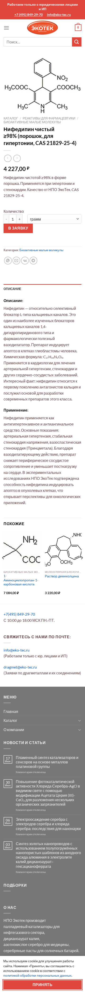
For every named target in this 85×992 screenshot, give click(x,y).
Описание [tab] (12, 289)
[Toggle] (79, 720)
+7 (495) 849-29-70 (28, 15)
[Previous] (3, 567)
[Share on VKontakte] (25, 260)
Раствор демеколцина (62, 576)
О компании (14, 729)
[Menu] (6, 28)
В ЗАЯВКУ (18, 228)
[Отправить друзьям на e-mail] (16, 260)
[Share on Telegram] (33, 260)
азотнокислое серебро (23, 944)
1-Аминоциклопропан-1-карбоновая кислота (21, 580)
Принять (42, 985)
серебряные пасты (20, 950)
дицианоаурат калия (21, 938)
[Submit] (76, 42)
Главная (11, 711)
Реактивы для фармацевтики (49, 118)
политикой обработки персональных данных (37, 975)
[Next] (81, 567)
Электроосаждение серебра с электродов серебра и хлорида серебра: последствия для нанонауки (48, 823)
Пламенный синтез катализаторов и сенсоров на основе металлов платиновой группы (47, 762)
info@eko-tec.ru (59, 15)
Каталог (11, 118)
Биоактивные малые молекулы (32, 122)
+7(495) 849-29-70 (19, 614)
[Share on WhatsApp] (8, 260)
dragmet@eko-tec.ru (20, 667)
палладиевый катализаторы (28, 926)
